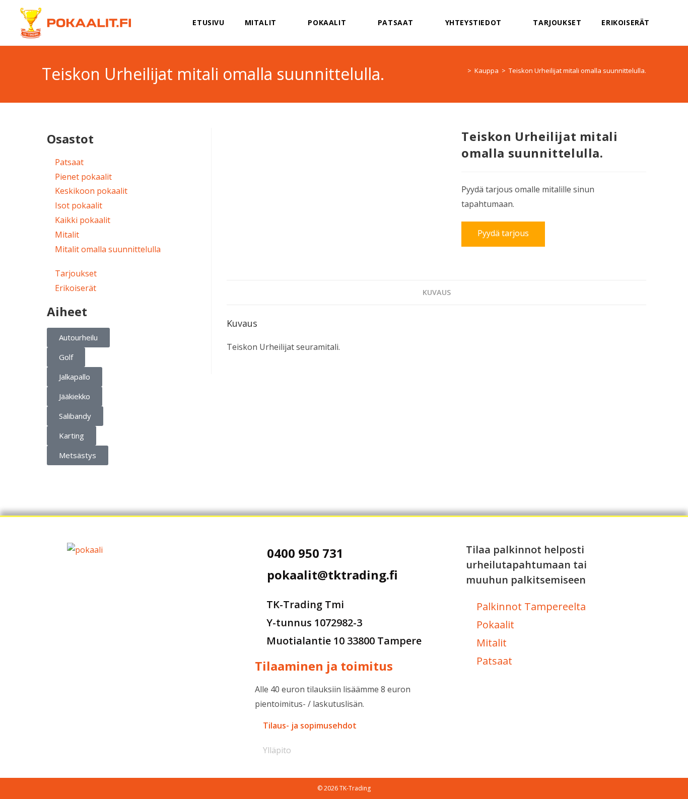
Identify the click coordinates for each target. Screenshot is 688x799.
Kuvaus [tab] (437, 292)
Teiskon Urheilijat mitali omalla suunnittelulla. (577, 70)
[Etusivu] (461, 70)
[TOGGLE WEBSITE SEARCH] (672, 22)
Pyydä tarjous (503, 233)
